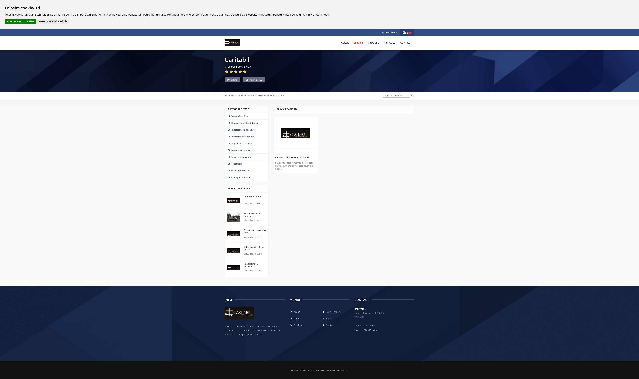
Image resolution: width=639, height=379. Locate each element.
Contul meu (390, 32)
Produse (373, 42)
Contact (406, 42)
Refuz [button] (30, 21)
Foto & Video (333, 311)
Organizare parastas (271, 95)
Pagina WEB (256, 79)
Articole (389, 42)
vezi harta (359, 317)
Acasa (345, 42)
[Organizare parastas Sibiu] (295, 133)
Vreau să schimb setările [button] (52, 21)
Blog (328, 318)
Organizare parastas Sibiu (292, 157)
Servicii (358, 42)
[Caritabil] (232, 42)
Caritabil (241, 95)
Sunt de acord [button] (15, 21)
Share (233, 79)
